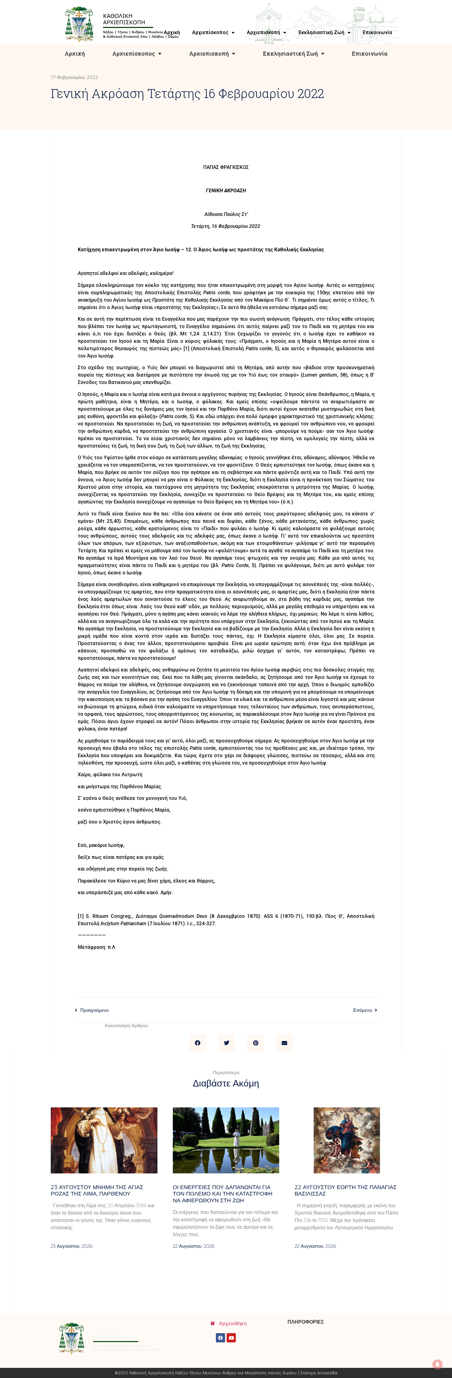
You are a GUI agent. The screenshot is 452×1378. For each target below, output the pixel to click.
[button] (197, 1043)
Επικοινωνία (369, 53)
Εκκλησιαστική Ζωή (290, 53)
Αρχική (75, 53)
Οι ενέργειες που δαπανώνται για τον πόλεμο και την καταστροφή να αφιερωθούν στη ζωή (222, 1194)
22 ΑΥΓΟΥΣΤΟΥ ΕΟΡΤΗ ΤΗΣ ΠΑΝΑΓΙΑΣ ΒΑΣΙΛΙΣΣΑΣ (346, 1190)
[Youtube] (231, 1337)
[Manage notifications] (437, 1364)
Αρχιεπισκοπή (209, 53)
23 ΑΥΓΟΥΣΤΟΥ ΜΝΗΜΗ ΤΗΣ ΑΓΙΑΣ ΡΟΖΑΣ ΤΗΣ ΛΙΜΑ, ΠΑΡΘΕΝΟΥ (97, 1190)
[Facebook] (220, 1337)
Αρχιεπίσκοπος (133, 53)
